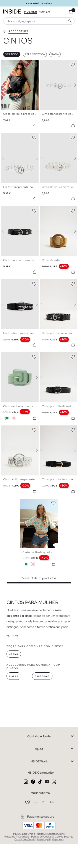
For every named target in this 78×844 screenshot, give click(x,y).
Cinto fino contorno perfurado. (24, 260)
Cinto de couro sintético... (59, 187)
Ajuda (39, 749)
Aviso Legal (43, 839)
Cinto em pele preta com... (21, 114)
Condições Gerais (25, 839)
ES (36, 802)
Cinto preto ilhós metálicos (60, 333)
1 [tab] (5, 64)
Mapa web (57, 839)
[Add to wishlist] (34, 64)
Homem (44, 11)
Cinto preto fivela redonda (60, 406)
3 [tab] (10, 64)
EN (52, 802)
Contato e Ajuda (39, 736)
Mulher (30, 11)
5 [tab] (14, 64)
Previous (5, 85)
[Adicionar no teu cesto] (34, 125)
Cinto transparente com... (20, 187)
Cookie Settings (64, 836)
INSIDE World (39, 761)
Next (34, 85)
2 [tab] (7, 64)
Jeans (13, 654)
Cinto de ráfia (51, 260)
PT (44, 802)
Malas (13, 676)
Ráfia (55, 54)
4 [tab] (12, 64)
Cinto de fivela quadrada (19, 406)
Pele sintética (35, 54)
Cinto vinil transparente (19, 479)
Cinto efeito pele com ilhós (21, 333)
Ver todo (11, 54)
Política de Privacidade (16, 836)
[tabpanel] (39, 524)
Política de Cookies (42, 836)
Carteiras (42, 676)
